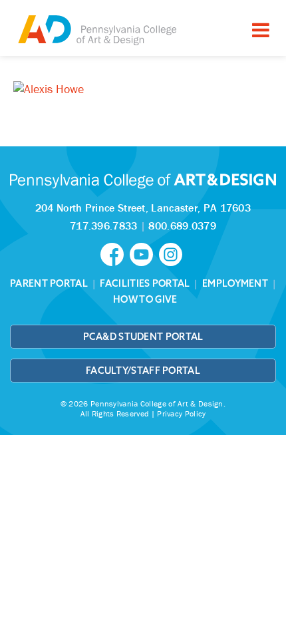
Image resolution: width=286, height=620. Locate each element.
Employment (235, 283)
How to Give (145, 299)
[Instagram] (172, 253)
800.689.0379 (182, 225)
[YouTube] (144, 253)
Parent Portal (49, 283)
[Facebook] (115, 253)
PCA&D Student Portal (143, 337)
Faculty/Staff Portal (143, 371)
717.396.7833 (104, 225)
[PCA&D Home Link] (96, 29)
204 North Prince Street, (143, 207)
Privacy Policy (181, 413)
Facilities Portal (145, 283)
